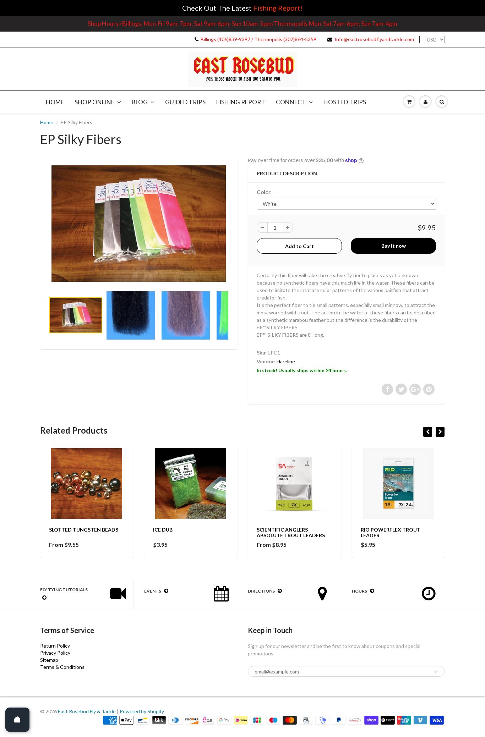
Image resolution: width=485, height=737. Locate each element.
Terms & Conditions (62, 667)
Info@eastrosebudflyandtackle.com (374, 39)
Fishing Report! (278, 8)
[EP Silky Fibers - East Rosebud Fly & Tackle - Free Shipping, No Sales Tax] (138, 223)
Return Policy (55, 646)
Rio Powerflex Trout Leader (390, 532)
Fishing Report (240, 102)
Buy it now (393, 246)
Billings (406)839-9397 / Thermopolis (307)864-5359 (258, 39)
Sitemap (49, 660)
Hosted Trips (344, 102)
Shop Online (94, 102)
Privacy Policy (55, 653)
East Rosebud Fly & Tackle (87, 711)
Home (55, 102)
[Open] (17, 720)
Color (264, 192)
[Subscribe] (436, 671)
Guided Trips (185, 102)
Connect (291, 102)
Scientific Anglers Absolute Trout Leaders (291, 532)
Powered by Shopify (142, 711)
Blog (140, 102)
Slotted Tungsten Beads (83, 530)
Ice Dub (163, 530)
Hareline (286, 361)
